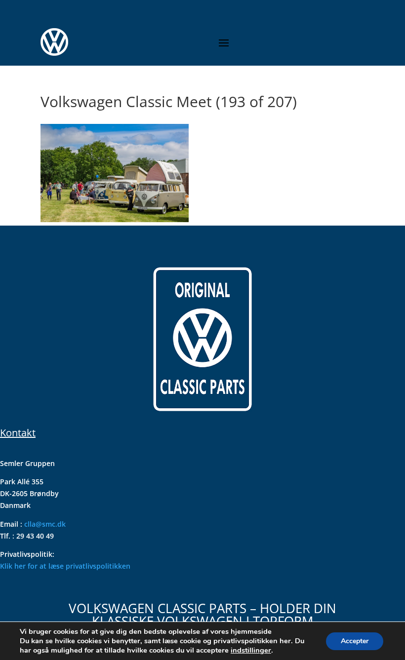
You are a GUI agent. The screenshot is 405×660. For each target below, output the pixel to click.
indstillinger (251, 650)
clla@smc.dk (45, 524)
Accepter (354, 641)
